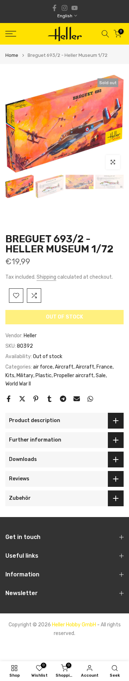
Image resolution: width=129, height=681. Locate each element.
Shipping (46, 277)
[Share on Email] (76, 399)
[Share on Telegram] (63, 399)
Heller (30, 336)
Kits (9, 376)
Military (24, 376)
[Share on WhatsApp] (90, 399)
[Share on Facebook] (8, 399)
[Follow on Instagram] (64, 8)
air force (43, 367)
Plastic (43, 376)
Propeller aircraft (74, 376)
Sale (101, 376)
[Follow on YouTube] (74, 8)
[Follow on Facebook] (54, 8)
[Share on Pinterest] (36, 399)
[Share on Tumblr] (49, 399)
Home (11, 55)
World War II (18, 384)
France (104, 367)
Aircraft (64, 367)
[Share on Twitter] (22, 399)
